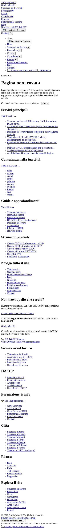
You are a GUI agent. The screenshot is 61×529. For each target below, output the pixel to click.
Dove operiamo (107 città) (19, 274)
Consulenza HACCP (17, 388)
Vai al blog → (7, 207)
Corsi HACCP (14, 408)
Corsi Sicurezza (14, 406)
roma (9, 170)
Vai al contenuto (8, 2)
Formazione (7, 10)
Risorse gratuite (14, 473)
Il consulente (13, 288)
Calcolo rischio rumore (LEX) (21, 248)
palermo (11, 181)
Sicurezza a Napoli (16, 437)
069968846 (12, 341)
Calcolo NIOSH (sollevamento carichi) (25, 243)
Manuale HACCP (15, 377)
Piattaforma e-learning (17, 285)
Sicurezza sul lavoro (16, 212)
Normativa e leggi (15, 215)
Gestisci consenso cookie (13, 521)
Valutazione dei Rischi (17, 354)
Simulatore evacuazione (18, 256)
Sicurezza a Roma (15, 431)
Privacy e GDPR (15, 228)
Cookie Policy (21, 518)
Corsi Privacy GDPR (17, 411)
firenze (10, 189)
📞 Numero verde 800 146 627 (22, 70)
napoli (10, 176)
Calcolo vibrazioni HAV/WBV (21, 251)
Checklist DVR (14, 254)
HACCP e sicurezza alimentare (21, 220)
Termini (31, 518)
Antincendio (13, 225)
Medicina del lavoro (16, 223)
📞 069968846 (44, 70)
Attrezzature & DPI (16, 502)
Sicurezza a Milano (16, 434)
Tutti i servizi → (8, 116)
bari (9, 192)
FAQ (9, 468)
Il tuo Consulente (15, 416)
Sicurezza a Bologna (16, 445)
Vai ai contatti (27, 313)
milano (10, 173)
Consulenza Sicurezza (17, 365)
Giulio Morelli (8, 5)
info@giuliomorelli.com (29, 341)
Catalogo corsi (14, 272)
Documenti (12, 499)
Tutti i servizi (13, 269)
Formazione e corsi (16, 217)
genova (10, 184)
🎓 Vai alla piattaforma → (13, 401)
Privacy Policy (8, 518)
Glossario (11, 280)
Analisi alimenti (14, 385)
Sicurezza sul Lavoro (11, 8)
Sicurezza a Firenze (16, 442)
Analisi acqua (13, 382)
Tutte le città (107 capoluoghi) (21, 450)
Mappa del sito (14, 290)
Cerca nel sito (7, 103)
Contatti (5, 33)
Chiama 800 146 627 (11, 313)
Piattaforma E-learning (11, 22)
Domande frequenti (16, 282)
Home (10, 44)
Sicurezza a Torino (16, 439)
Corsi (4, 13)
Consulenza (7, 16)
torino (10, 178)
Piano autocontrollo (16, 380)
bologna (11, 186)
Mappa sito (12, 476)
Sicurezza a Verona (16, 447)
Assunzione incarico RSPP (19, 357)
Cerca (45, 103)
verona (10, 194)
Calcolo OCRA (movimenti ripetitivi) (24, 246)
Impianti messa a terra (17, 359)
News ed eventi (14, 231)
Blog (3, 24)
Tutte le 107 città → (10, 165)
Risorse (5, 19)
